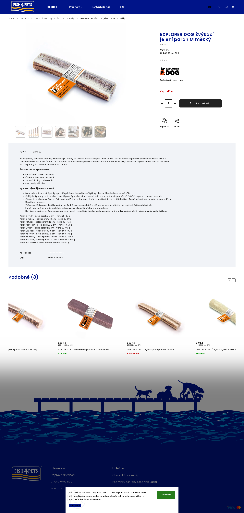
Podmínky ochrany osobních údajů (134, 482)
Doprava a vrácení (63, 475)
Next (234, 280)
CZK (209, 7)
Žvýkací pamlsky (56, 252)
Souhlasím (166, 494)
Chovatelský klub (61, 481)
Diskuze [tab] (37, 151)
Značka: (172, 28)
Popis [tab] (23, 151)
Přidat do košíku (202, 103)
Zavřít (212, 131)
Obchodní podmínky (125, 475)
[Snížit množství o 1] (162, 103)
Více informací (92, 499)
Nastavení (75, 505)
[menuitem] (55, 7)
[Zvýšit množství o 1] (175, 103)
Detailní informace (171, 80)
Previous (230, 280)
